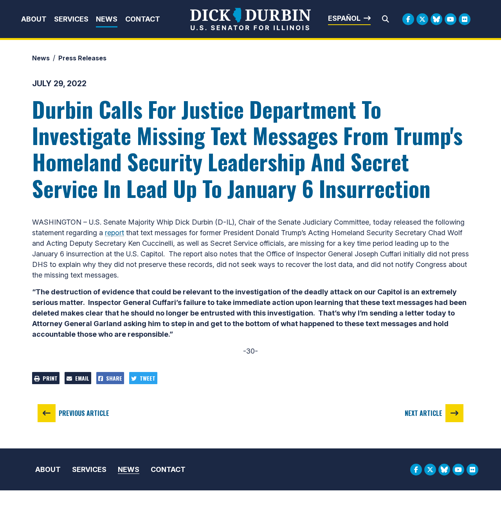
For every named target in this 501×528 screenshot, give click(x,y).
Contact (142, 19)
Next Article (423, 413)
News (106, 19)
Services (71, 19)
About (34, 19)
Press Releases (82, 58)
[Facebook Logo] (408, 19)
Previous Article (84, 413)
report (114, 233)
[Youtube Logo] (450, 19)
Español (344, 18)
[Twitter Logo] (422, 19)
